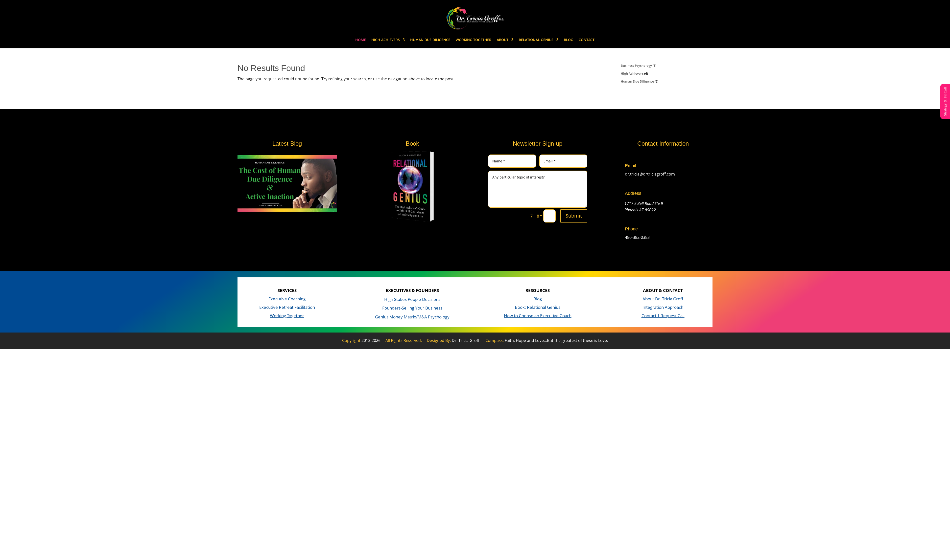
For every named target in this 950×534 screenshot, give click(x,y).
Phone (631, 228)
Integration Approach (662, 307)
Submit (574, 215)
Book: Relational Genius (537, 307)
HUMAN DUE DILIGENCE (430, 40)
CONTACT (586, 40)
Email (630, 165)
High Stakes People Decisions (412, 299)
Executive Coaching (287, 299)
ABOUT (502, 40)
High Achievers (632, 73)
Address (633, 193)
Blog (537, 299)
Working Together (287, 315)
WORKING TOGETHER (473, 40)
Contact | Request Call (663, 315)
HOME (360, 40)
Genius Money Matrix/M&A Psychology (412, 317)
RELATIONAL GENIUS (536, 40)
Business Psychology (636, 65)
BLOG (568, 40)
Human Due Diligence (637, 81)
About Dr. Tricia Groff (662, 299)
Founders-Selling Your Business (412, 308)
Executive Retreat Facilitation (287, 307)
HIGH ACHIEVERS (385, 40)
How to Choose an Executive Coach (537, 315)
